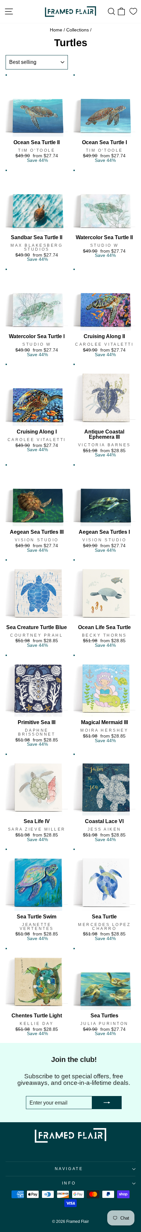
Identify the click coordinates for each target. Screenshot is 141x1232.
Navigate (69, 1168)
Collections (77, 30)
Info (69, 1183)
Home (56, 30)
